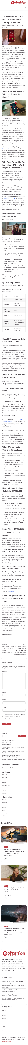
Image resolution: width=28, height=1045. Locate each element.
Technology (5, 813)
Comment (5, 671)
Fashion (4, 805)
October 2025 (5, 782)
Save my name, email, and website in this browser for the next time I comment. (15, 716)
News (10, 634)
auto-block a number (9, 198)
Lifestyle (4, 807)
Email (4, 699)
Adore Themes (6, 1041)
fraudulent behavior (7, 149)
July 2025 (4, 790)
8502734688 (12, 591)
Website (4, 707)
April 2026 (4, 777)
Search (4, 733)
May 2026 (4, 774)
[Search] (25, 8)
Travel (3, 815)
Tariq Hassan (8, 853)
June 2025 (4, 793)
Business (4, 802)
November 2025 (5, 780)
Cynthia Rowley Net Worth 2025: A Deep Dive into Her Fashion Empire (14, 889)
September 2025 (6, 785)
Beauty (4, 799)
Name (4, 692)
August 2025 (5, 788)
